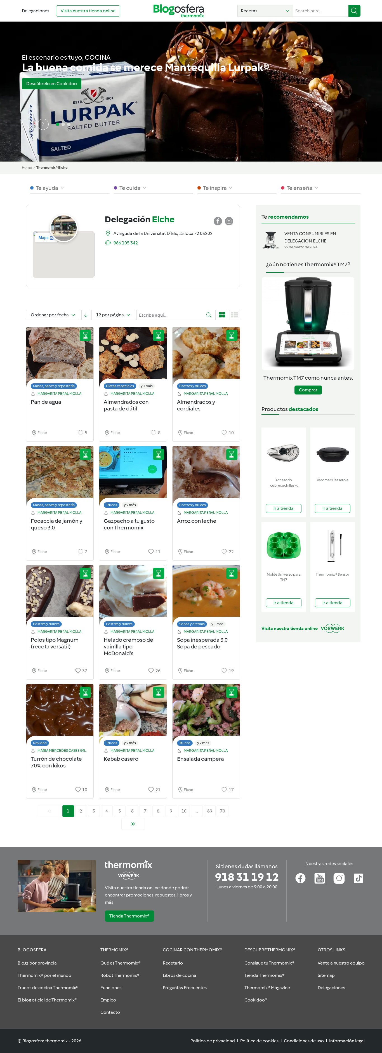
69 (209, 811)
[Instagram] (339, 878)
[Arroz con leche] (206, 478)
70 (222, 811)
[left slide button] (27, 124)
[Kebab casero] (133, 716)
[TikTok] (358, 878)
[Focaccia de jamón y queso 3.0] (60, 478)
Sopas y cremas (192, 624)
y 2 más (130, 505)
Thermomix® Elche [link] (51, 167)
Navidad (40, 743)
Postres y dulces (192, 386)
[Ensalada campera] (206, 716)
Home (27, 167)
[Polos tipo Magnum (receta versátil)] (60, 597)
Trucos (111, 505)
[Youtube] (319, 878)
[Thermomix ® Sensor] (332, 545)
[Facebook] (300, 878)
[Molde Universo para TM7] (283, 545)
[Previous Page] (49, 811)
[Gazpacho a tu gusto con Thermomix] (133, 478)
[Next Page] (133, 824)
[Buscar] (354, 11)
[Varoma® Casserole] (332, 451)
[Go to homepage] (179, 10)
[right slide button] (43, 124)
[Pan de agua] (60, 359)
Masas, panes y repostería (54, 386)
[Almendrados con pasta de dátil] (133, 359)
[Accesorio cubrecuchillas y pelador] (283, 451)
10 (184, 811)
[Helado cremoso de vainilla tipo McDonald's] (133, 597)
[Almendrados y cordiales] (206, 359)
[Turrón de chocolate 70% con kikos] (60, 716)
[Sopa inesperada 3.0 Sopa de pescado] (206, 597)
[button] (265, 11)
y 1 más (147, 386)
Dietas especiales (120, 386)
